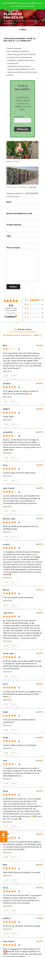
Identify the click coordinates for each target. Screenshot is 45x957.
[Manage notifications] (5, 952)
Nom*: (9, 202)
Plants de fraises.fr (14, 15)
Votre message (13, 247)
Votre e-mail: (19, 117)
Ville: (8, 236)
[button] (15, 329)
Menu (23, 30)
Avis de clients (10, 309)
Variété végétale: (14, 225)
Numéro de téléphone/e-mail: (19, 213)
